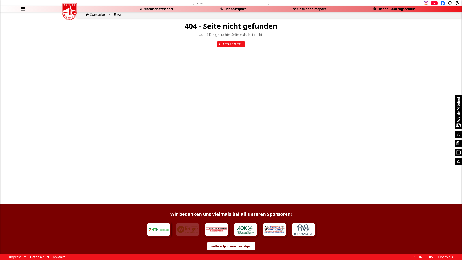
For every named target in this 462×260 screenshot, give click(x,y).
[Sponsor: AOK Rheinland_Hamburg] (245, 229)
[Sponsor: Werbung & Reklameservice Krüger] (187, 229)
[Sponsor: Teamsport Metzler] (274, 229)
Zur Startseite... (231, 44)
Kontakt (59, 257)
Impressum (18, 257)
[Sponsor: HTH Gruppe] (158, 229)
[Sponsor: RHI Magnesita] (303, 229)
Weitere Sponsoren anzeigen (231, 246)
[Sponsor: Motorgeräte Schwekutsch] (216, 229)
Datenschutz (39, 257)
